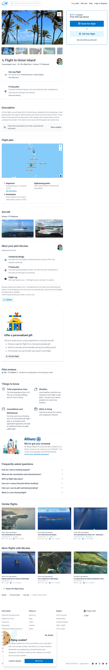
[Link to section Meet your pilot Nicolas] (59, 64)
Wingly (4, 595)
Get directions (11, 191)
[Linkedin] (103, 663)
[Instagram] (99, 663)
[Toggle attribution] (60, 176)
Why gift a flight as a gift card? (87, 40)
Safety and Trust (8, 619)
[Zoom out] (60, 149)
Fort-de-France (15, 595)
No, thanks (49, 635)
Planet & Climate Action (10, 615)
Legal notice (84, 664)
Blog (30, 619)
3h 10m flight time (25, 64)
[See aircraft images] (18, 229)
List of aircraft (61, 615)
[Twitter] (96, 663)
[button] (34, 152)
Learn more (11, 429)
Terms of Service (71, 664)
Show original (56, 127)
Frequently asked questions (12, 629)
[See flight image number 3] (35, 51)
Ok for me (39, 661)
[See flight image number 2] (22, 51)
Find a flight (60, 629)
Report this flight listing (15, 589)
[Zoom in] (60, 146)
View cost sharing (14, 95)
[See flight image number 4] (49, 51)
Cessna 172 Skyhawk (41, 64)
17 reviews (79, 15)
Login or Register (100, 3)
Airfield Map (60, 619)
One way (26, 595)
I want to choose (15, 661)
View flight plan (14, 77)
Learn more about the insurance (36, 454)
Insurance (5, 622)
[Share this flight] (59, 14)
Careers (32, 625)
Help (91, 3)
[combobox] (26, 3)
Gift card (84, 3)
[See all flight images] (32, 27)
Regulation (6, 625)
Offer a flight (60, 625)
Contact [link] (9, 300)
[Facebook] (93, 663)
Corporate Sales (62, 622)
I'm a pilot (75, 3)
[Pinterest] (106, 663)
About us (32, 615)
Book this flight (88, 23)
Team (31, 622)
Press (31, 629)
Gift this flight (14, 356)
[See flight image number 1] (8, 51)
